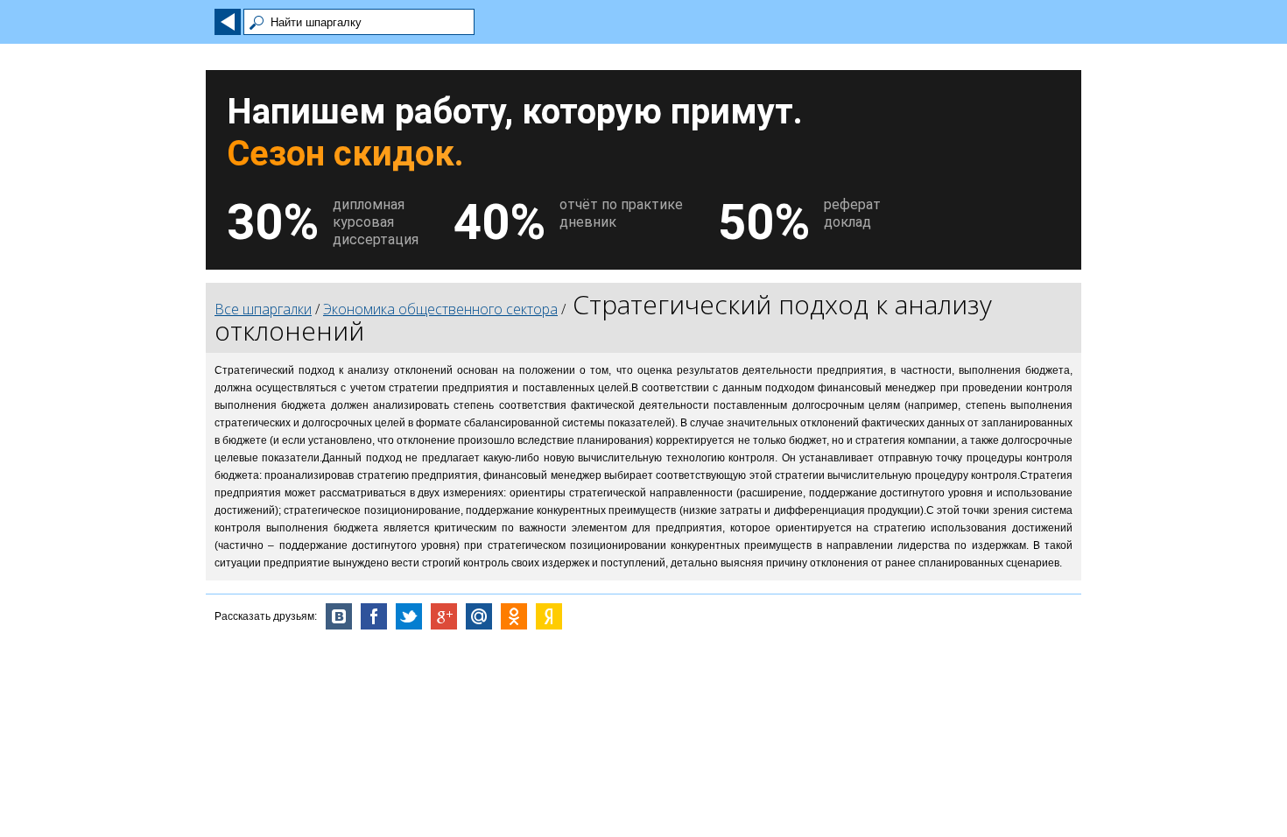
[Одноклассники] (514, 616)
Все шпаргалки (263, 309)
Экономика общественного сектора (440, 309)
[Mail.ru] (479, 616)
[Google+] (444, 616)
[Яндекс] (549, 616)
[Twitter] (409, 616)
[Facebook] (374, 616)
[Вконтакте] (339, 616)
